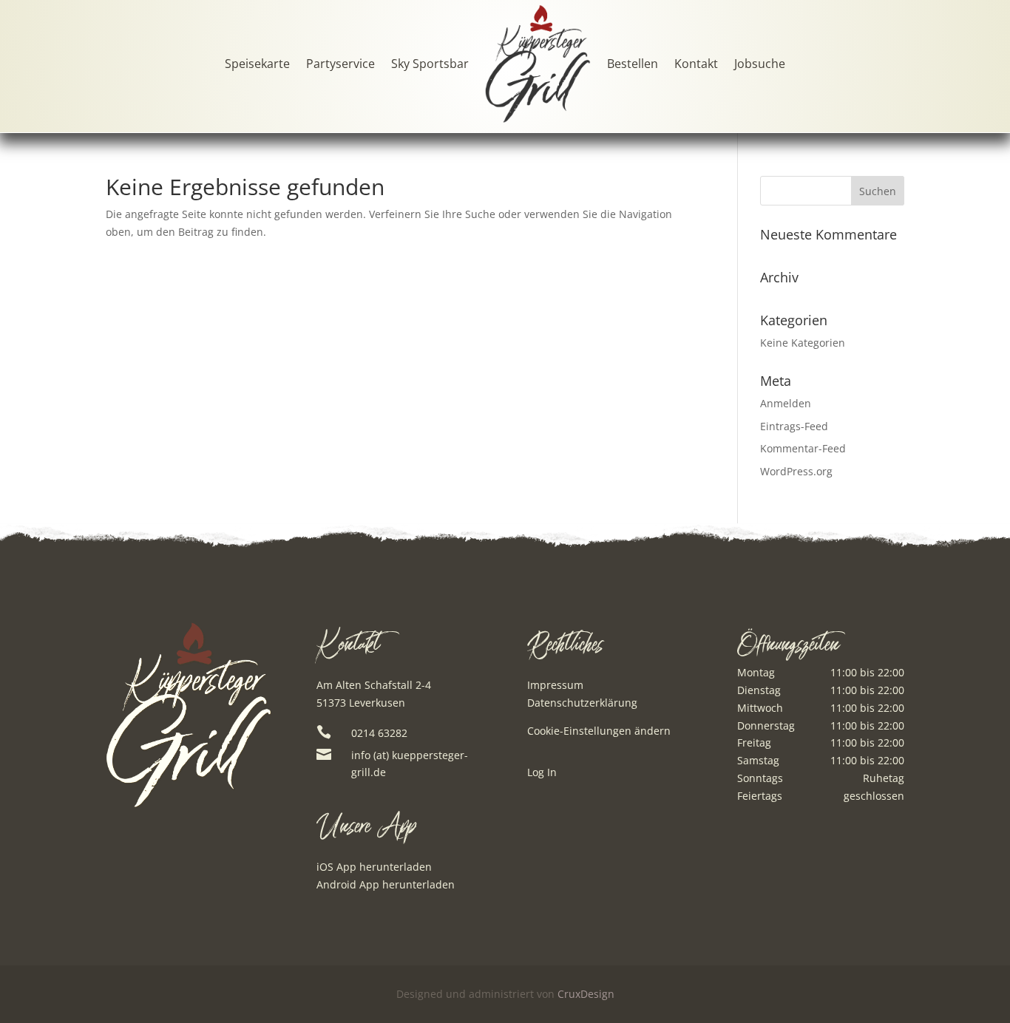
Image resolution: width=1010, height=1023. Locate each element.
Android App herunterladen (385, 884)
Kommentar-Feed (803, 448)
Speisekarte (257, 63)
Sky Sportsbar (430, 63)
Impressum (555, 685)
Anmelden (785, 403)
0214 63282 (379, 733)
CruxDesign (585, 994)
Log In (542, 773)
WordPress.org (796, 471)
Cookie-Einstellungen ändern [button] (599, 731)
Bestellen (632, 63)
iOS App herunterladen (374, 867)
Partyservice (340, 63)
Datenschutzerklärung (582, 703)
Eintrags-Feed (794, 426)
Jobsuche (759, 63)
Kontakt (696, 63)
